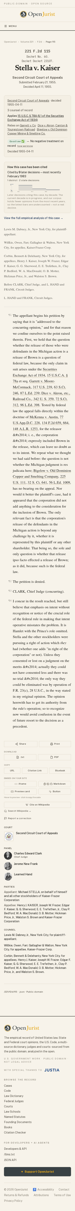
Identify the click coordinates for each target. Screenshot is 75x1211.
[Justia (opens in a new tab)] (52, 1070)
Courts (8, 1106)
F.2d (39, 41)
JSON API (10, 1160)
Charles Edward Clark (28, 853)
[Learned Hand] (8, 877)
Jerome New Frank (26, 863)
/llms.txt (9, 1154)
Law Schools (12, 1111)
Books (8, 1127)
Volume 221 (26, 41)
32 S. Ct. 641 (37, 482)
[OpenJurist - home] (37, 14)
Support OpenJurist (37, 1171)
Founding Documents (18, 1122)
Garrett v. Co (28, 125)
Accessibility (43, 1189)
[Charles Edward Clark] (8, 856)
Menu (13, 26)
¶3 (10, 590)
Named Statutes (14, 1116)
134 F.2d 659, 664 (55, 422)
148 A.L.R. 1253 (25, 428)
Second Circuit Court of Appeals (37, 78)
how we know (25, 146)
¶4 (10, 600)
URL (12, 770)
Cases (8, 1085)
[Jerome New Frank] (8, 866)
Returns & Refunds (16, 1195)
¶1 (10, 314)
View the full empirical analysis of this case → (33, 218)
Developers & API (15, 1148)
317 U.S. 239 (42, 386)
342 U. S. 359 (43, 398)
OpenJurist (10, 41)
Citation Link (35, 770)
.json (22, 991)
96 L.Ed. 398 (29, 404)
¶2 (10, 581)
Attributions (41, 1195)
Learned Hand (23, 874)
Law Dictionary (13, 1096)
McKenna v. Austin (44, 416)
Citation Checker (15, 1132)
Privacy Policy (13, 1200)
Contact (64, 1189)
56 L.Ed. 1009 (59, 482)
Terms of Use (62, 1195)
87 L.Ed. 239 (29, 392)
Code (7, 1090)
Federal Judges (14, 1101)
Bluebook (60, 770)
